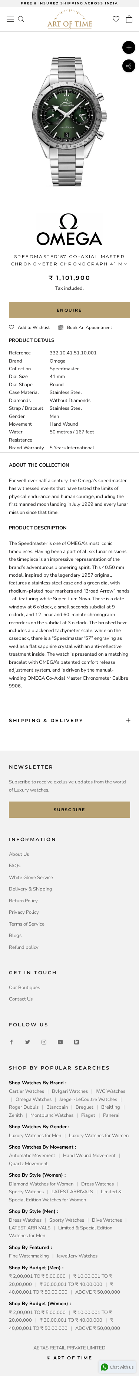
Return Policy (23, 901)
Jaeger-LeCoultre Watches (88, 1099)
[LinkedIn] (76, 1042)
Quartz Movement (28, 1163)
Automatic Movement (32, 1155)
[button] (29, 327)
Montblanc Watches (51, 1115)
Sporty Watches (26, 1191)
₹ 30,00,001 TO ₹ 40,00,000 (71, 1284)
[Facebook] (11, 1042)
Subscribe (70, 809)
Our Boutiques (24, 987)
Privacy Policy (24, 912)
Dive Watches (107, 1220)
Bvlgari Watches (70, 1091)
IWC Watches (110, 1091)
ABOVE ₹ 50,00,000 (97, 1292)
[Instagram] (44, 1042)
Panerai (111, 1115)
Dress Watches (97, 1184)
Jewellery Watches (77, 1256)
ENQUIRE (69, 310)
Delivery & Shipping (30, 889)
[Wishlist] (116, 19)
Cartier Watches (26, 1091)
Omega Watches (34, 1099)
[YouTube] (60, 1042)
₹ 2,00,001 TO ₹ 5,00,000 (37, 1276)
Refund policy (24, 947)
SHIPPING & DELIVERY (46, 720)
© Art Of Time (69, 1357)
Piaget (88, 1115)
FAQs (14, 865)
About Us (19, 854)
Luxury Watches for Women (99, 1135)
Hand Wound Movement (89, 1155)
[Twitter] (27, 1042)
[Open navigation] (10, 19)
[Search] (21, 19)
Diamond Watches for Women (41, 1184)
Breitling (110, 1107)
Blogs (15, 935)
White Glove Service (31, 877)
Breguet (84, 1107)
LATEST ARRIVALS (72, 1191)
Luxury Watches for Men (35, 1135)
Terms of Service (26, 924)
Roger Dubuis (24, 1107)
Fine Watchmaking (29, 1256)
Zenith (16, 1115)
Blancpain (57, 1107)
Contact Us (21, 999)
